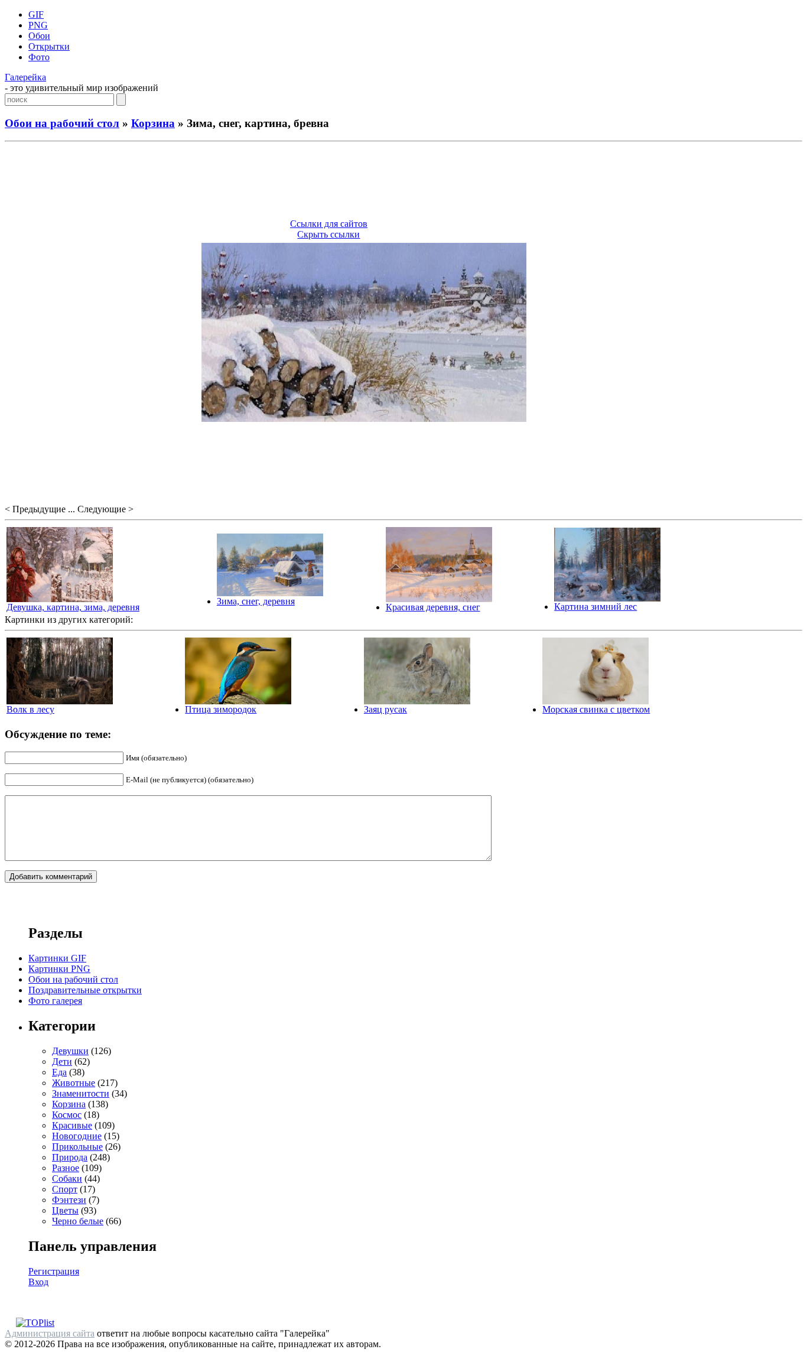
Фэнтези (69, 1200)
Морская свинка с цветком (596, 709)
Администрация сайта (50, 1333)
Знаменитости (80, 1093)
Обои (39, 36)
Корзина (153, 123)
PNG (38, 25)
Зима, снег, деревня (256, 601)
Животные (73, 1083)
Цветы (65, 1210)
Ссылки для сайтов (328, 224)
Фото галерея (55, 1001)
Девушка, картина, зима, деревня (72, 607)
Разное (65, 1168)
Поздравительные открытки (85, 990)
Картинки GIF (57, 958)
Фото (39, 57)
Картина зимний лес (595, 607)
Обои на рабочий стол (62, 123)
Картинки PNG (59, 969)
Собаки (67, 1178)
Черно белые (77, 1221)
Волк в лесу (30, 709)
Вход (38, 1282)
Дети (62, 1061)
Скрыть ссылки (328, 234)
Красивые (72, 1125)
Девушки (70, 1051)
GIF (36, 14)
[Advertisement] (403, 182)
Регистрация (53, 1271)
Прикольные (77, 1147)
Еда (59, 1072)
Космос (67, 1115)
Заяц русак (385, 709)
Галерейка (25, 77)
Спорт (64, 1189)
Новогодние (77, 1136)
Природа (69, 1157)
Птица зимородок (220, 709)
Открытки (49, 46)
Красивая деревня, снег (433, 607)
